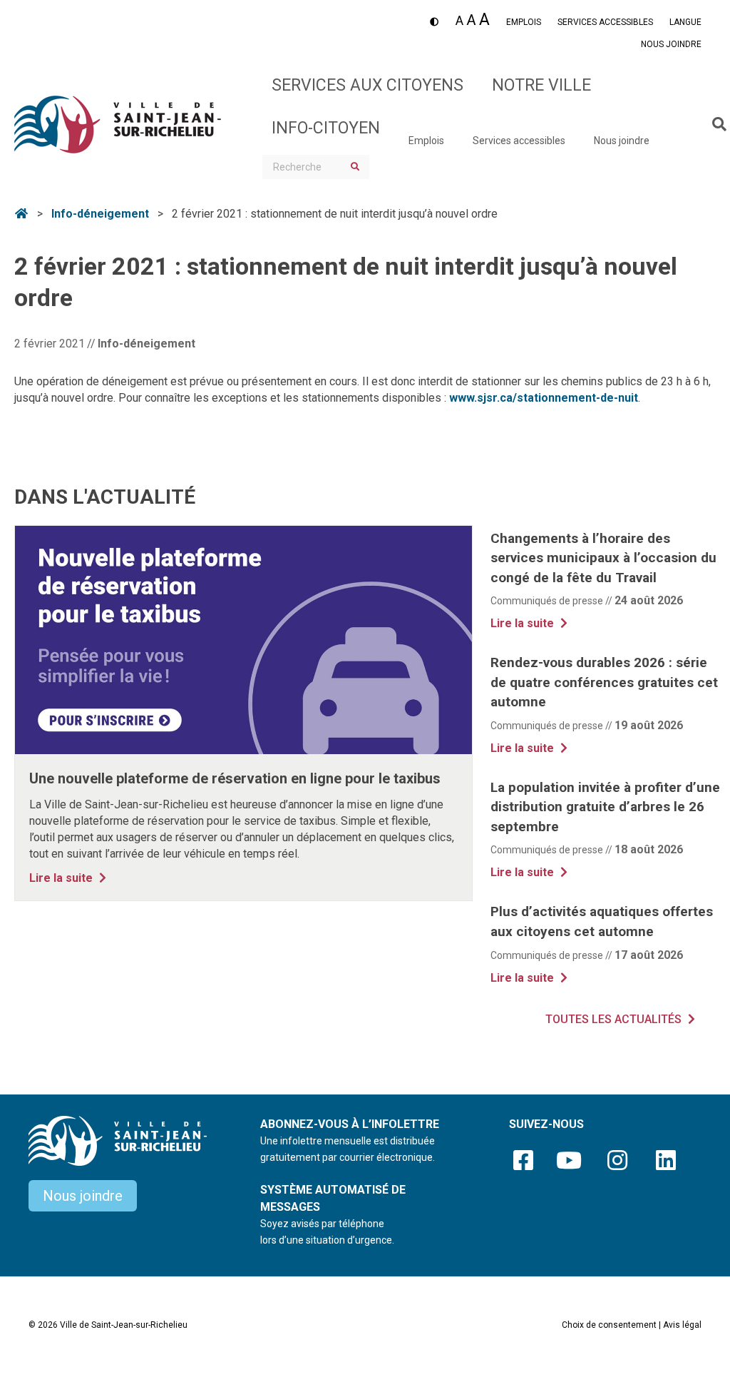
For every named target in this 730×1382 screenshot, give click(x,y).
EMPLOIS (523, 22)
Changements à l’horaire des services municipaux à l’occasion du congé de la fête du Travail (603, 558)
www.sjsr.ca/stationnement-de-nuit (543, 398)
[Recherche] (710, 124)
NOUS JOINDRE (671, 44)
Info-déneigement (100, 213)
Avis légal (682, 1325)
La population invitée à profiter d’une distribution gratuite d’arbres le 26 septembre (605, 807)
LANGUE (685, 22)
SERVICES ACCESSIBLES (605, 22)
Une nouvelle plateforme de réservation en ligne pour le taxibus (235, 778)
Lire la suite (69, 877)
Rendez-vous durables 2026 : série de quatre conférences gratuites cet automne (604, 682)
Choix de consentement (609, 1325)
